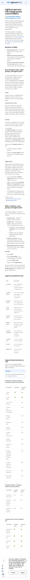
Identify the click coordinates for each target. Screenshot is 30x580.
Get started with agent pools (13, 198)
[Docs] (14, 3)
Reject (23, 572)
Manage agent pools (11, 200)
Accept (13, 572)
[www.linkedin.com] (3, 574)
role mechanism (19, 37)
